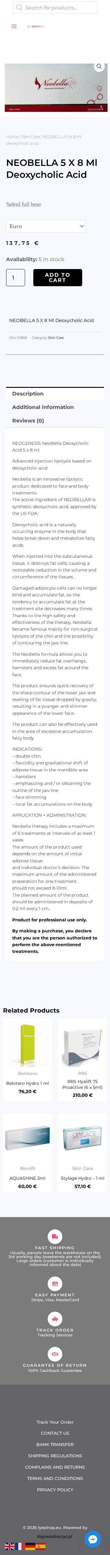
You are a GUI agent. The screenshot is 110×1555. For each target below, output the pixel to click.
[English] (10, 1546)
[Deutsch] (30, 1546)
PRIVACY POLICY (55, 1490)
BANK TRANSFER (55, 1444)
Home (12, 136)
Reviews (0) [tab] (28, 421)
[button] (99, 66)
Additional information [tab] (43, 407)
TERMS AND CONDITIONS (55, 1478)
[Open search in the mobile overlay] (55, 8)
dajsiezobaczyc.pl (54, 1536)
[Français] (20, 1546)
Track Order (55, 1330)
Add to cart (57, 277)
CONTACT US (55, 1433)
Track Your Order (55, 1422)
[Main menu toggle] (14, 26)
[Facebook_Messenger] (93, 1539)
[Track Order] (55, 1319)
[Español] (41, 1546)
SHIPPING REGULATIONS (55, 1456)
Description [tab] (28, 394)
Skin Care (31, 136)
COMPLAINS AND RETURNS (55, 1467)
